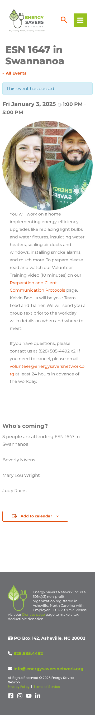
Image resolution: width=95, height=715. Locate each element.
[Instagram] (20, 696)
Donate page (33, 614)
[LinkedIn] (38, 696)
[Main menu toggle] (80, 20)
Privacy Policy (19, 686)
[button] (64, 20)
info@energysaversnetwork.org (48, 668)
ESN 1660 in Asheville (21, 554)
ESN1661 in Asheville (76, 554)
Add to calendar (36, 516)
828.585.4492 (28, 653)
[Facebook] (11, 696)
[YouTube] (29, 696)
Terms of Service (47, 686)
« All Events (14, 73)
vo (12, 366)
